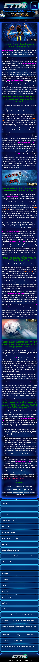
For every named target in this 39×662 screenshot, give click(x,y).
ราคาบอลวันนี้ (5, 515)
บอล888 (4, 585)
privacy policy (28, 660)
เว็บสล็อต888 (5, 574)
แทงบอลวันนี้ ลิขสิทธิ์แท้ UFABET (11, 550)
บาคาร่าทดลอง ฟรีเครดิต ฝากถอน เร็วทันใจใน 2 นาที (17, 615)
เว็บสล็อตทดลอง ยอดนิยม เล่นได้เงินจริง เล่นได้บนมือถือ (18, 621)
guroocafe (5, 503)
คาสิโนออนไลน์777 (7, 562)
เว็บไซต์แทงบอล (6, 597)
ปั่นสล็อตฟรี (5, 609)
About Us (18, 660)
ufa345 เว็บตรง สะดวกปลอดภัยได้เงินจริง (14, 641)
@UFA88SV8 (20, 478)
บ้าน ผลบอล (5, 568)
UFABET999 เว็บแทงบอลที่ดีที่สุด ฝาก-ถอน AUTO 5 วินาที (18, 635)
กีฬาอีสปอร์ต (5, 591)
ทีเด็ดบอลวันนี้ (5, 527)
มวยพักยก (5, 603)
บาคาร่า (4, 509)
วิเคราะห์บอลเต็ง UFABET (9, 532)
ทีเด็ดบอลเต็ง (5, 544)
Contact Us (10, 660)
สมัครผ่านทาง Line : (10, 478)
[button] (34, 6)
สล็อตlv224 (5, 580)
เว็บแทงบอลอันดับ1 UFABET (10, 538)
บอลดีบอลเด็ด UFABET (8, 521)
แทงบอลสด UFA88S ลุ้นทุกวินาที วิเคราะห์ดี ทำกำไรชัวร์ (17, 556)
